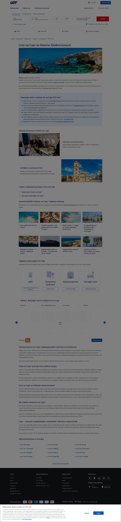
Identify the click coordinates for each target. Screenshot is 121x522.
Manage (87, 513)
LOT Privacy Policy (27, 519)
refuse (48, 517)
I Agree (98, 513)
